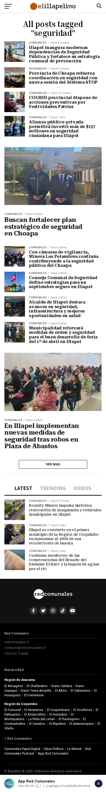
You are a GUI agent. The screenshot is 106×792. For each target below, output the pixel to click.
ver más (53, 464)
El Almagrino (13, 686)
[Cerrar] (98, 783)
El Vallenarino (81, 690)
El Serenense (33, 710)
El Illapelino (57, 724)
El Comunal (12, 710)
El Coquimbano (58, 710)
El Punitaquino (69, 719)
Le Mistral (74, 749)
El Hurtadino (58, 714)
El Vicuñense (82, 710)
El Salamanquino (81, 724)
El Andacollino (35, 714)
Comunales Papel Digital (22, 749)
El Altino (61, 690)
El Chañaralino (37, 686)
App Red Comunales (53, 753)
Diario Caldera (61, 686)
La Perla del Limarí (41, 719)
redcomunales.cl (16, 642)
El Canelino (37, 724)
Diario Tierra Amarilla (36, 690)
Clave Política (53, 749)
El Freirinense (34, 695)
